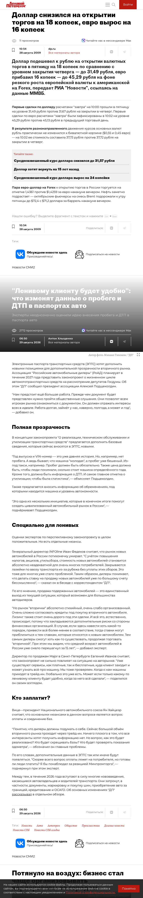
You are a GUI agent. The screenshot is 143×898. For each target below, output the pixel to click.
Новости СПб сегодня (47, 830)
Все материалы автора (64, 52)
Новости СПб (21, 830)
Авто (40, 826)
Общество (71, 826)
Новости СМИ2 (23, 267)
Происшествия (91, 826)
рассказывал (22, 794)
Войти (128, 4)
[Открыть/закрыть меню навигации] (107, 4)
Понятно (129, 888)
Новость (26, 826)
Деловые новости (114, 826)
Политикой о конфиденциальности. (90, 892)
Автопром (54, 826)
